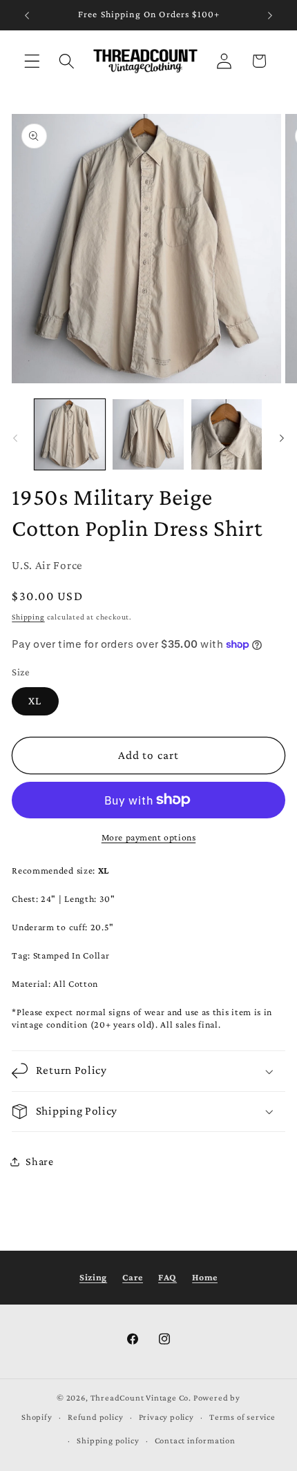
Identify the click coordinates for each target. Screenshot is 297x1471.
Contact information (195, 1440)
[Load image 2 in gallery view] (148, 434)
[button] (32, 61)
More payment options (149, 837)
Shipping (28, 617)
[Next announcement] (270, 15)
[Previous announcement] (27, 15)
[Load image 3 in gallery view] (226, 434)
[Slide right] (282, 438)
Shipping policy (108, 1440)
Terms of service (242, 1417)
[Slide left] (15, 438)
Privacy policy (166, 1417)
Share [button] (39, 1161)
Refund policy (95, 1417)
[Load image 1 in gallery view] (70, 434)
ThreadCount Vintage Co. (141, 1398)
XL (34, 700)
